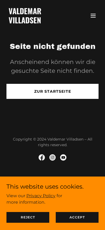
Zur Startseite (52, 91)
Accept (77, 217)
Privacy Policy (40, 195)
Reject (28, 217)
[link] (39, 21)
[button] (93, 15)
